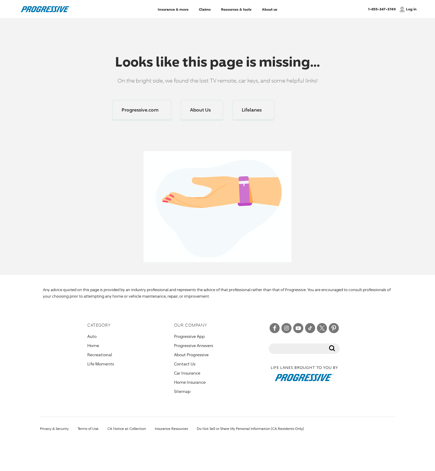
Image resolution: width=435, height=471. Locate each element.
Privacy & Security (54, 428)
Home (93, 345)
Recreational (99, 354)
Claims (205, 9)
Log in (411, 9)
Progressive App (189, 336)
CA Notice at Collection (126, 428)
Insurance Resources (171, 428)
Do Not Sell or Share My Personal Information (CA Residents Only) (250, 428)
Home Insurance (190, 382)
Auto (91, 336)
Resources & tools (236, 9)
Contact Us (184, 363)
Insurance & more (173, 9)
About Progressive (191, 354)
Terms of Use (88, 428)
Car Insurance (187, 372)
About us (269, 9)
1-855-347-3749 (382, 9)
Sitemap (182, 391)
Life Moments (100, 363)
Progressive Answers (193, 345)
